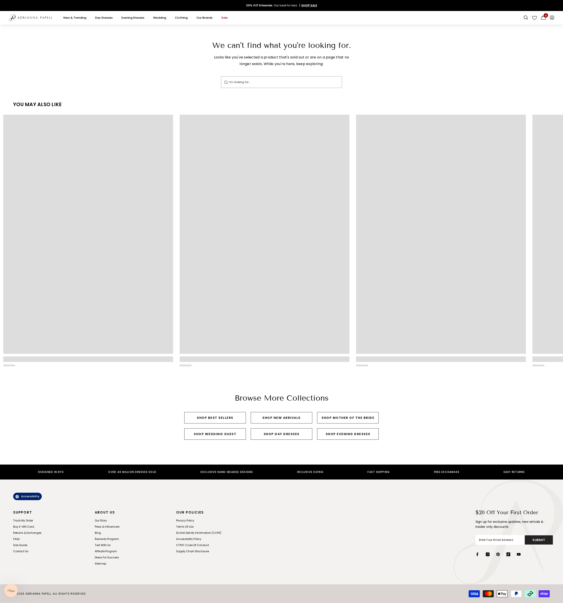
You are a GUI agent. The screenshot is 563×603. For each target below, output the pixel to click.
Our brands (204, 18)
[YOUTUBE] (519, 554)
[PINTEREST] (498, 554)
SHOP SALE (309, 5)
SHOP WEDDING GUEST (215, 434)
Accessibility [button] (30, 496)
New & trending (74, 18)
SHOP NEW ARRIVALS (281, 418)
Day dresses (104, 18)
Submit (538, 540)
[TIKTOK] (508, 554)
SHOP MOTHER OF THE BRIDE (348, 418)
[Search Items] (526, 17)
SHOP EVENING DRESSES (348, 434)
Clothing (181, 18)
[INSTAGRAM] (488, 554)
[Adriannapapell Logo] (30, 18)
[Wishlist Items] (534, 17)
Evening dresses (132, 18)
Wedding (159, 18)
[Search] (226, 82)
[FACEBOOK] (477, 554)
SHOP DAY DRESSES (282, 434)
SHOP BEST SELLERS (215, 418)
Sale (224, 18)
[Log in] (552, 17)
